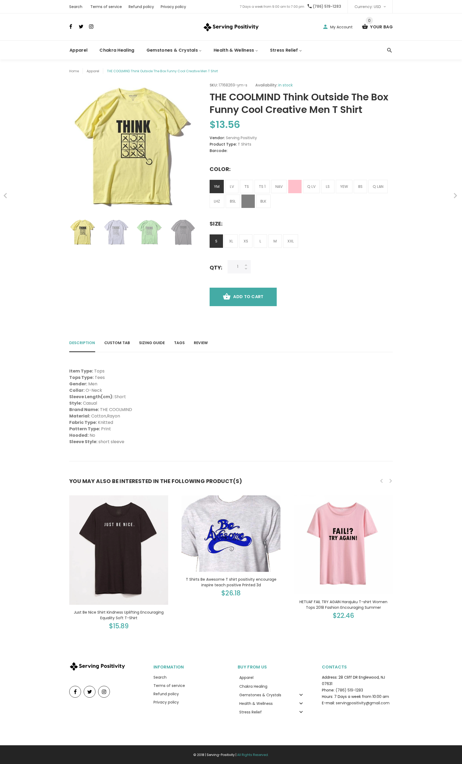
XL (231, 241)
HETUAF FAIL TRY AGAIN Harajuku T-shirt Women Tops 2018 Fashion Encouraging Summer (343, 604)
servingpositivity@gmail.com (363, 703)
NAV (279, 186)
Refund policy (141, 6)
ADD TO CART (248, 297)
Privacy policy (173, 6)
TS (246, 186)
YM (217, 186)
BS (360, 186)
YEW (344, 186)
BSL (233, 201)
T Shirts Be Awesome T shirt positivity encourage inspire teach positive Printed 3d (231, 582)
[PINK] (295, 186)
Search (75, 6)
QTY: (216, 267)
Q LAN (378, 186)
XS (246, 241)
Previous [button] (76, 232)
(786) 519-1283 (327, 6)
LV (232, 186)
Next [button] (189, 232)
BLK (263, 201)
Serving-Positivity (221, 754)
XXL (290, 241)
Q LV (311, 186)
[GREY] (248, 201)
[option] (82, 232)
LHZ (217, 201)
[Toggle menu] (301, 695)
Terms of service (106, 6)
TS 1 (262, 186)
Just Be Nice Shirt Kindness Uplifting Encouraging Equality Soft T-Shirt (119, 615)
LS (328, 186)
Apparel (93, 71)
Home (74, 71)
